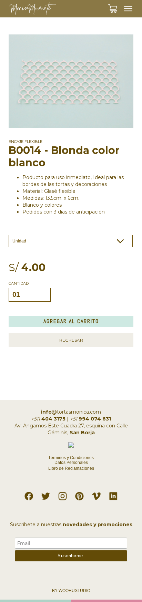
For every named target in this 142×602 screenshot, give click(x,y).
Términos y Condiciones (71, 457)
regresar (71, 340)
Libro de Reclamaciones (71, 468)
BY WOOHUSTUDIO (71, 590)
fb (29, 495)
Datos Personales (71, 462)
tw (46, 495)
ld (113, 495)
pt (80, 495)
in (63, 495)
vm (96, 495)
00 (119, 5)
